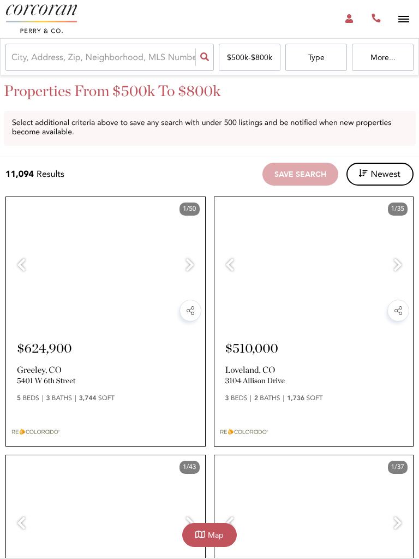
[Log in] (349, 19)
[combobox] (12, 57)
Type (316, 57)
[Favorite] (163, 314)
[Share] (190, 311)
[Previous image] (21, 266)
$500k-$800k (249, 57)
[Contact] (135, 314)
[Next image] (190, 266)
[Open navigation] (403, 19)
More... (383, 57)
